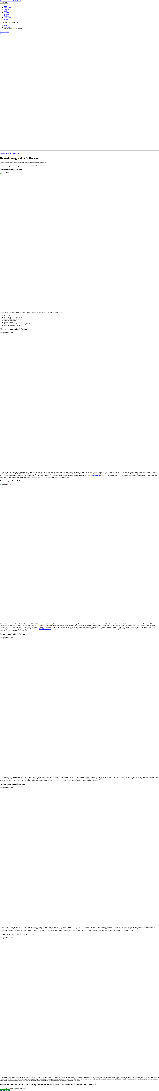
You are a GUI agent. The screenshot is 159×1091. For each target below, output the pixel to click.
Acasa (5, 6)
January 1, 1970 (4, 32)
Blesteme (6, 14)
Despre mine (7, 7)
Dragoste (6, 16)
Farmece (6, 12)
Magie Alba (7, 9)
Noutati (6, 19)
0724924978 (7, 17)
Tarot (5, 11)
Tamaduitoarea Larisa (45, 629)
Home (5, 25)
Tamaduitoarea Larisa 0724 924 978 (10, 1)
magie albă (7, 27)
